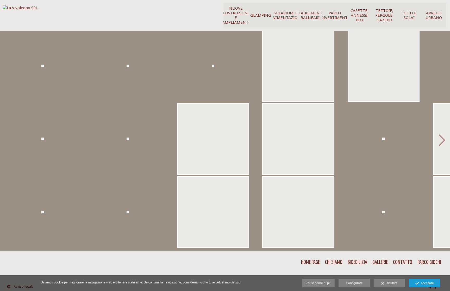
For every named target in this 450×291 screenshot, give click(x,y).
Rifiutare (391, 283)
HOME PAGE (310, 262)
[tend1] (383, 141)
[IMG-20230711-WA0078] (298, 67)
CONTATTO (402, 262)
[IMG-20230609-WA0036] (42, 214)
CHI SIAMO (333, 262)
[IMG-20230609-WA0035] (42, 141)
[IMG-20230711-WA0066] (127, 214)
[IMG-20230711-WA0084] (383, 67)
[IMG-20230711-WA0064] (127, 67)
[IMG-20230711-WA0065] (127, 141)
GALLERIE (380, 262)
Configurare (354, 283)
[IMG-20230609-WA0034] (42, 67)
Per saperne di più (318, 283)
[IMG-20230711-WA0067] (213, 67)
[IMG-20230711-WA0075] (213, 214)
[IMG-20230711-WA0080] (298, 141)
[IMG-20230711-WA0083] (298, 214)
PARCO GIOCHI (429, 262)
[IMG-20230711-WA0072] (213, 141)
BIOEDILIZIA (357, 262)
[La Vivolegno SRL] (20, 9)
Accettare (426, 283)
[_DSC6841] (383, 214)
